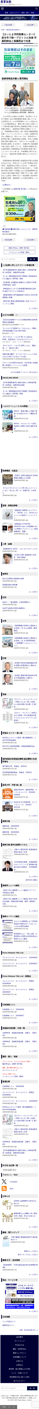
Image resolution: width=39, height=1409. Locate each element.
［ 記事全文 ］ (6, 185)
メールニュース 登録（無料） (13, 1076)
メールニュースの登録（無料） (19, 252)
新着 (6, 13)
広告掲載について (19, 1357)
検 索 (32, 259)
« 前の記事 (8, 25)
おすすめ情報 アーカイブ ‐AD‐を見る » (24, 372)
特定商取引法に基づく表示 (20, 1377)
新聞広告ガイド (8, 1325)
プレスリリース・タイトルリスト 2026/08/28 (19, 957)
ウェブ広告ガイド (9, 1321)
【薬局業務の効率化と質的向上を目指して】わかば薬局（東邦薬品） (25, 628)
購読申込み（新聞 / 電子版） (13, 1064)
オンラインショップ (9, 1070)
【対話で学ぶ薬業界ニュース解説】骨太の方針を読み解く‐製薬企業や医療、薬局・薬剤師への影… (19, 901)
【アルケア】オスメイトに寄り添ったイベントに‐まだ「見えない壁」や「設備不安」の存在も (19, 490)
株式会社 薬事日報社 (19, 1398)
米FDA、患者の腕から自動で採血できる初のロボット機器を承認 (25, 413)
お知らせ (19, 1361)
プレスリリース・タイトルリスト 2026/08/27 (19, 963)
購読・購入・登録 (28, 13)
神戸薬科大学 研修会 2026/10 (14, 766)
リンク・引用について (19, 1373)
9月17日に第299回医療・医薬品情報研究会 (18, 746)
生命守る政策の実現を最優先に (14, 608)
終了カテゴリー (19, 1381)
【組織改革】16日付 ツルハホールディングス (20, 549)
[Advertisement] (19, 454)
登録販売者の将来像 (9, 585)
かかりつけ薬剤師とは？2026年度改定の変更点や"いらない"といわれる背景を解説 (26, 923)
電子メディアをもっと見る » (28, 1254)
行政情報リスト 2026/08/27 (13, 1015)
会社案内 (19, 1337)
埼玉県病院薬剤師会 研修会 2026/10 (17, 772)
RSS (11, 1189)
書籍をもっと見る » (31, 1251)
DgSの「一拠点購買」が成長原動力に (16, 602)
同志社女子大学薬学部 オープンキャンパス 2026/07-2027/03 (25, 804)
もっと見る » (33, 308)
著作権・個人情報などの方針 (19, 1369)
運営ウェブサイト (19, 1353)
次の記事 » (30, 25)
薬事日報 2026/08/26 (10, 832)
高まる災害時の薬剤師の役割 (13, 578)
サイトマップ (20, 1341)
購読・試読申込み (19, 1349)
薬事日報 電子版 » (20, 189)
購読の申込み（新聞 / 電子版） (19, 248)
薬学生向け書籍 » (32, 880)
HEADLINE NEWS (12, 30)
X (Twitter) (13, 1182)
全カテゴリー (15, 13)
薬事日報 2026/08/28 (10, 826)
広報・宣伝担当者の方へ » (28, 1330)
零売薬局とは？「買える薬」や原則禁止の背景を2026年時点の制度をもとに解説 (26, 936)
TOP (2, 30)
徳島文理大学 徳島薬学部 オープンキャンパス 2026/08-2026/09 (25, 792)
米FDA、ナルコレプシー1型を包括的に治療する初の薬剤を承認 (25, 426)
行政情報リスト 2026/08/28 (13, 1009)
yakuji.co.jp (4, 1395)
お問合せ (19, 1365)
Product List (19, 1345)
